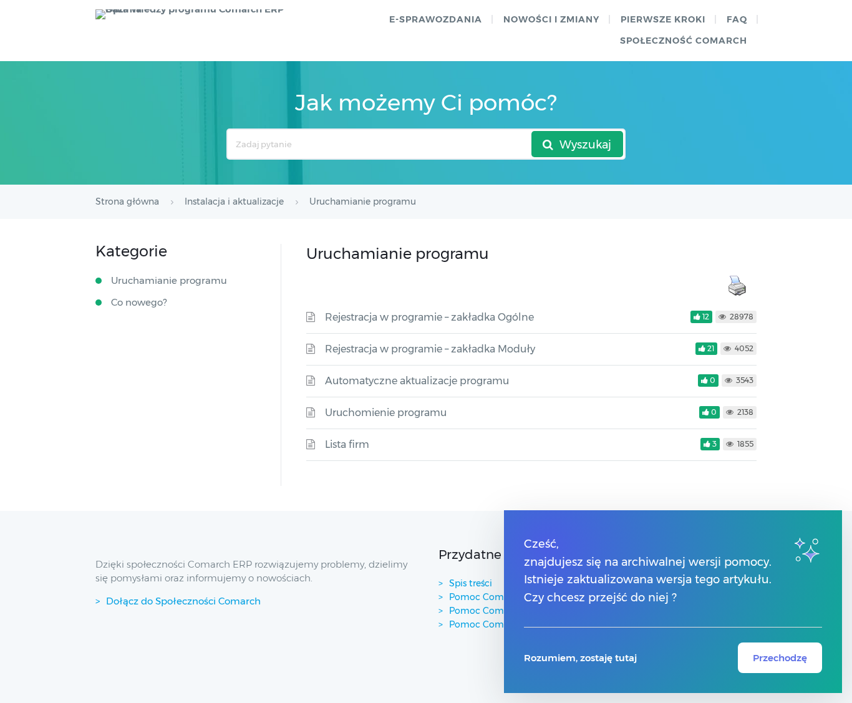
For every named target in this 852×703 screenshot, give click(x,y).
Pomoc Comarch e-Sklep (503, 610)
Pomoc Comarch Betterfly (506, 597)
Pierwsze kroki (663, 19)
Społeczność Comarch (683, 40)
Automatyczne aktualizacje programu (417, 381)
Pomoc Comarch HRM (497, 624)
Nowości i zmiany (551, 19)
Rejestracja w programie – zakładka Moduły (430, 349)
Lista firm (347, 444)
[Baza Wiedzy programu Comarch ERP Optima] (195, 14)
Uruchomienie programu (386, 413)
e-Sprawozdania (435, 19)
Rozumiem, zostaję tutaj (580, 658)
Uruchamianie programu (169, 280)
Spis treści (470, 583)
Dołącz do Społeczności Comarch (183, 601)
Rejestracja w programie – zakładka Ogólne (429, 317)
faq (737, 19)
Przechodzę (780, 658)
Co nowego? (139, 302)
